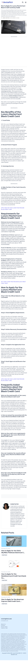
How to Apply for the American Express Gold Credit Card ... (12, 600)
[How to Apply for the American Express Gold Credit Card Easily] (14, 595)
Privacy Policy (4, 626)
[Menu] (26, 2)
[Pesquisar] (23, 2)
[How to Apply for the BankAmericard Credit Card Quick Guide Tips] (14, 570)
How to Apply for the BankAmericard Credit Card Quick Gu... (13, 576)
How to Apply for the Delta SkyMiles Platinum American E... (13, 552)
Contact (3, 625)
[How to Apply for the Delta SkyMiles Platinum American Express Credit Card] (14, 546)
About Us (3, 624)
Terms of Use (4, 628)
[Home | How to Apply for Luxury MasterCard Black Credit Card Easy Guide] (7, 2)
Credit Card (4, 555)
